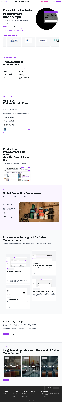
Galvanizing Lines (20, 30)
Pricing (19, 1)
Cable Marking (11, 28)
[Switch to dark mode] (49, 1)
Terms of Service (25, 397)
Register (32, 394)
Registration (5, 393)
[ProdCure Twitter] (46, 387)
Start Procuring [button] (6, 26)
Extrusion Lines (5, 30)
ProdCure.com (30, 400)
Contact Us (24, 393)
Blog (26, 1)
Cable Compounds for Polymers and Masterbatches (24, 28)
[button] (58, 1)
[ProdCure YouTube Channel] (50, 387)
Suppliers (23, 1)
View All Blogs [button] (6, 380)
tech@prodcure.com (44, 396)
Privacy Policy (24, 396)
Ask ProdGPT (44, 1)
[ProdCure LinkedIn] (48, 387)
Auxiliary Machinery (12, 30)
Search (16, 1)
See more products (7, 132)
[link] (53, 1)
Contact (28, 1)
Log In (32, 393)
